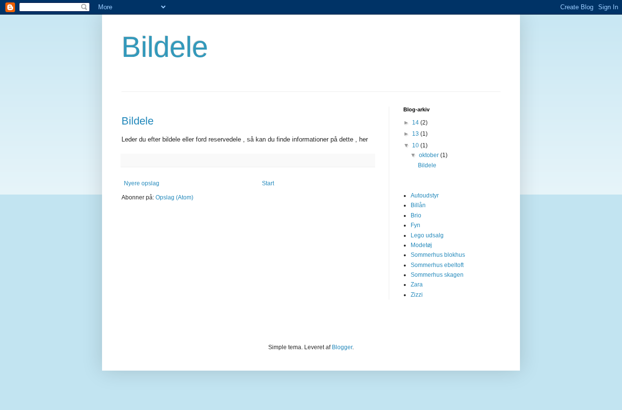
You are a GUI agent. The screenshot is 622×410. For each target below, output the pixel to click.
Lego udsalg (427, 235)
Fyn (415, 225)
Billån (418, 205)
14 (416, 122)
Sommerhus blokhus (438, 254)
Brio (416, 215)
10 (416, 145)
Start (268, 183)
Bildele (164, 47)
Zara (417, 284)
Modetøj (421, 245)
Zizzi (417, 294)
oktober (429, 155)
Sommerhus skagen (437, 274)
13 (416, 133)
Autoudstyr (425, 195)
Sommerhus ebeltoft (437, 265)
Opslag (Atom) (174, 197)
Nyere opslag (141, 183)
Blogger (342, 347)
